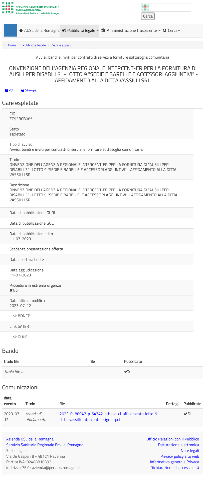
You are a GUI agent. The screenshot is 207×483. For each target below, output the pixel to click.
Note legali (190, 450)
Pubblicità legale (81, 30)
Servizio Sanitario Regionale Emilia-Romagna (44, 445)
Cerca (172, 30)
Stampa (30, 90)
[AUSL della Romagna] (30, 8)
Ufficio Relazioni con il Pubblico (172, 439)
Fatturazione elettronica (178, 445)
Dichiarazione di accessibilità (174, 467)
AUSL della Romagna (42, 30)
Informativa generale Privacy (174, 462)
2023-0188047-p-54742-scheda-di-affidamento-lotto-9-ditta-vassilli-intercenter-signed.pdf (109, 416)
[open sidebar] (10, 30)
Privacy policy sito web (179, 456)
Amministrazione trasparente (132, 30)
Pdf (11, 90)
